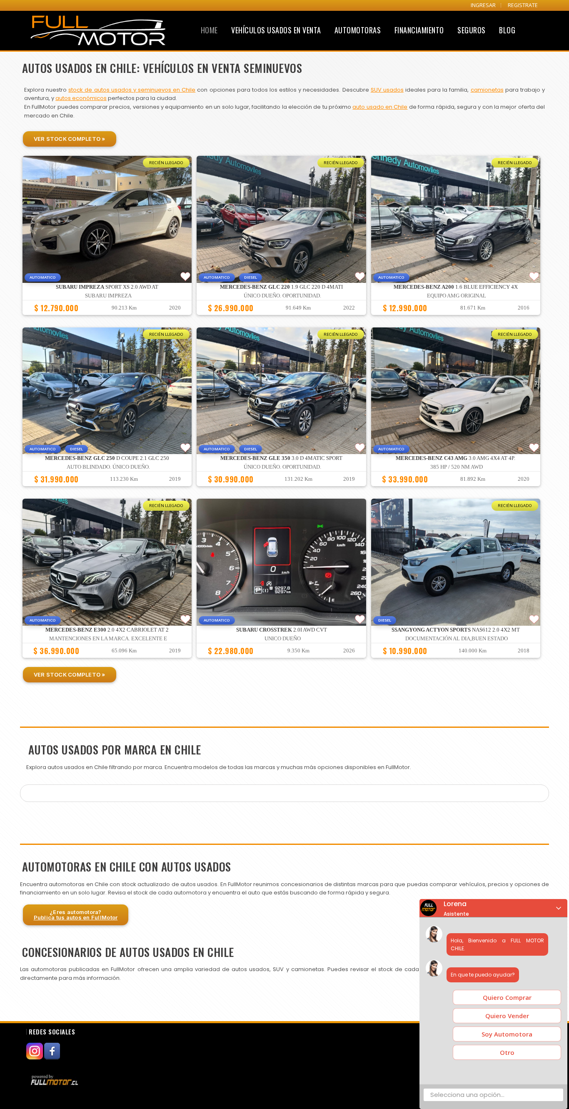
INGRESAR (483, 5)
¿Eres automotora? (76, 915)
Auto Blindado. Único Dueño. (108, 467)
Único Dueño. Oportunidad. (282, 296)
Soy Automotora (507, 1034)
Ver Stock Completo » (69, 138)
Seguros (471, 30)
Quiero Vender (507, 1016)
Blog (507, 30)
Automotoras (357, 30)
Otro (507, 1052)
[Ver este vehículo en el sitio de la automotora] (55, 1079)
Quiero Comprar (507, 997)
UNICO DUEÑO (283, 639)
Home (209, 30)
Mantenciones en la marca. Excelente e (108, 639)
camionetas (487, 90)
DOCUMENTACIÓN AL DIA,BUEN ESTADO (456, 639)
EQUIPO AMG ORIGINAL (456, 296)
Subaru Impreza (108, 296)
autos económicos (81, 98)
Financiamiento (419, 30)
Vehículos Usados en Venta (276, 30)
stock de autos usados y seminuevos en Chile (131, 90)
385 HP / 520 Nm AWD (456, 467)
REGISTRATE (523, 5)
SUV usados (387, 90)
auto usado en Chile (379, 107)
